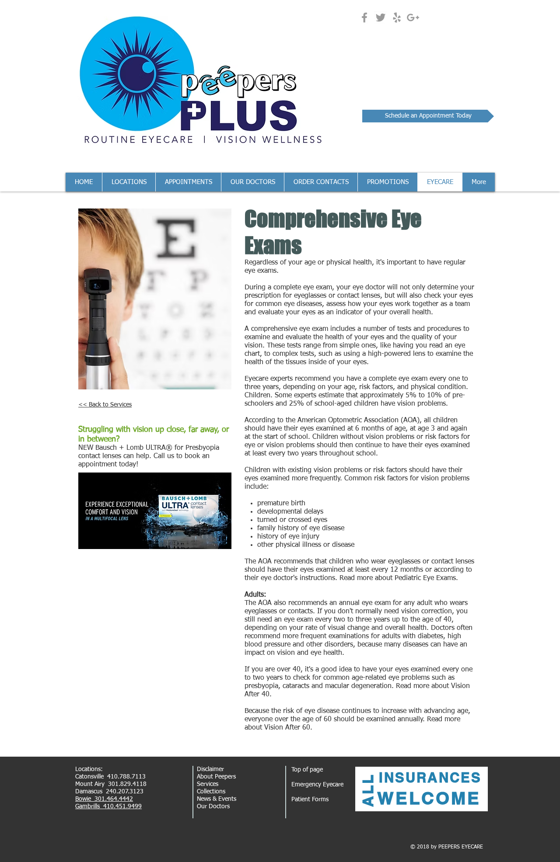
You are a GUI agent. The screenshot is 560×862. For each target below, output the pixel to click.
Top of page (307, 770)
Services (207, 784)
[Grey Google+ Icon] (413, 17)
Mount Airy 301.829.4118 (111, 784)
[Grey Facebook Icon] (364, 17)
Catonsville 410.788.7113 (110, 777)
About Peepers (216, 777)
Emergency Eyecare (317, 785)
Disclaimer (210, 769)
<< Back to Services (105, 405)
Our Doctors (213, 806)
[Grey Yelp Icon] (396, 17)
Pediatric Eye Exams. (426, 578)
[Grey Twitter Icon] (380, 17)
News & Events (216, 799)
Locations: (89, 769)
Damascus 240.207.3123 (109, 792)
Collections (211, 792)
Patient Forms (310, 799)
